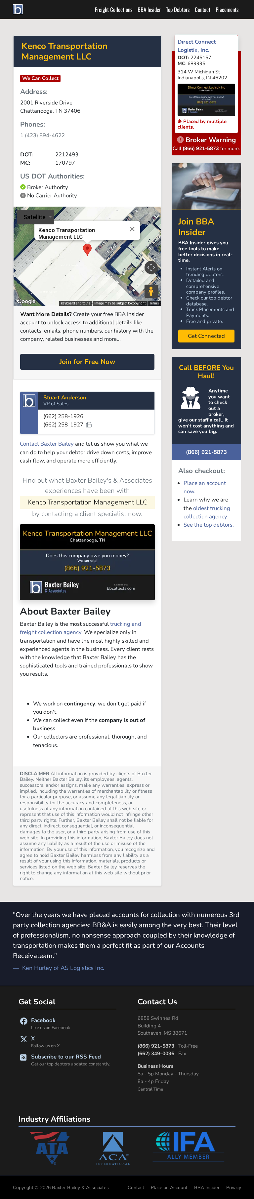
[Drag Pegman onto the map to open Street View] (151, 291)
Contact (202, 9)
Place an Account (169, 1187)
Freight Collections (113, 9)
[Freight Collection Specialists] (18, 9)
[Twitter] (23, 1042)
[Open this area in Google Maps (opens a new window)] (26, 301)
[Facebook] (23, 1023)
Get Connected (206, 336)
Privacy (233, 1187)
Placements (227, 9)
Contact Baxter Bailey (47, 444)
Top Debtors (178, 9)
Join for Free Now (87, 361)
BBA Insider (149, 9)
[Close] (132, 229)
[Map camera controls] (151, 267)
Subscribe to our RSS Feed (70, 1060)
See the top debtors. (209, 525)
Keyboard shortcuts (75, 303)
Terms (154, 303)
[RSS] (23, 1060)
